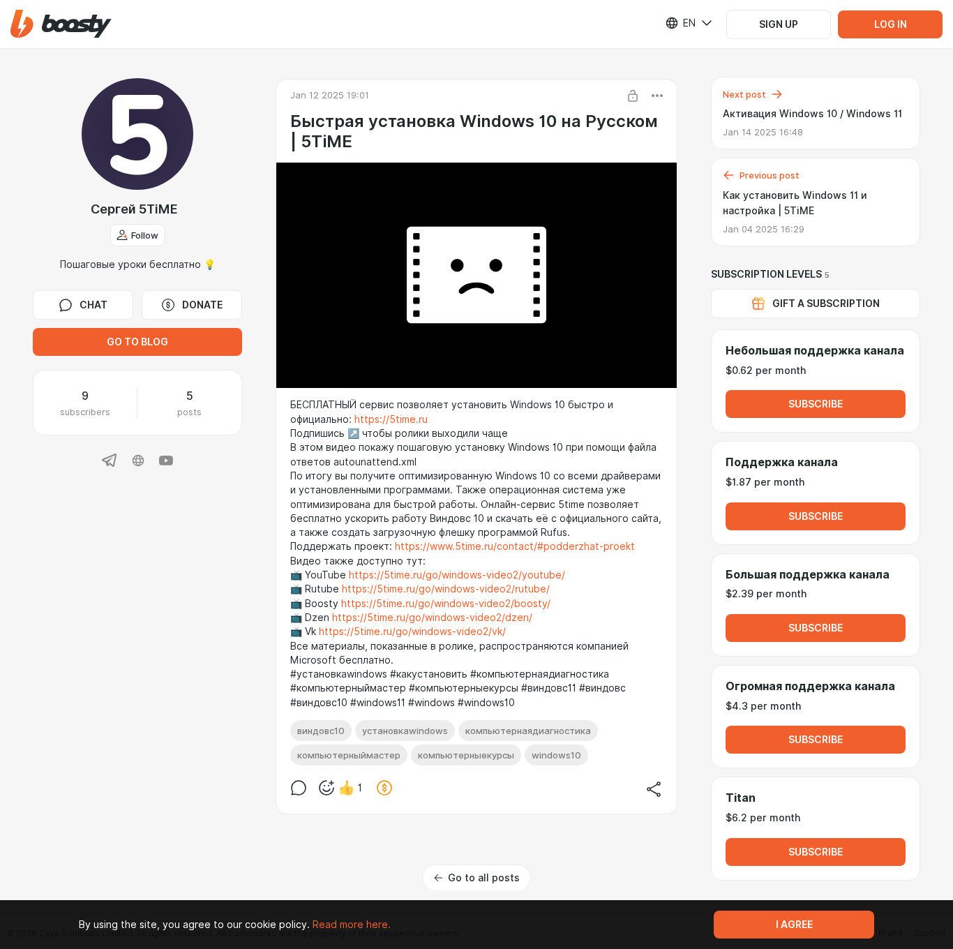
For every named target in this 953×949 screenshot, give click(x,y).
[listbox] (680, 23)
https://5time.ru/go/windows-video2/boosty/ (445, 603)
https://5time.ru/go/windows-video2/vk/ (412, 631)
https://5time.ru (391, 419)
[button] (61, 24)
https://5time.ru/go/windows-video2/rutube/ (446, 589)
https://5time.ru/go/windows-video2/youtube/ (457, 575)
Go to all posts (484, 877)
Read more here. (352, 924)
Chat (93, 305)
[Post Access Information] (633, 96)
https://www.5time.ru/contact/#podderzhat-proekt (515, 546)
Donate (202, 305)
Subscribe (815, 404)
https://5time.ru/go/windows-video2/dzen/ (432, 617)
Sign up (778, 24)
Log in (890, 24)
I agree (794, 924)
